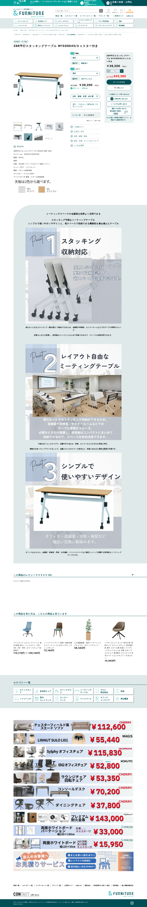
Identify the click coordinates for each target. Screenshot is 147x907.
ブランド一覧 (103, 16)
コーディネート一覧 (88, 16)
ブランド (18, 34)
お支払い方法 (79, 131)
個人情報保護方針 (128, 885)
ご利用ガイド (118, 16)
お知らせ (130, 16)
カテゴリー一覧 (71, 16)
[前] (16, 86)
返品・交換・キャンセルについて (86, 141)
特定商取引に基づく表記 (102, 885)
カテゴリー (26, 34)
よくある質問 (79, 145)
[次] (62, 86)
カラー (77, 69)
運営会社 (88, 885)
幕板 (77, 53)
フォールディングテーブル (112, 34)
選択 (74, 58)
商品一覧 (59, 16)
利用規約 (116, 885)
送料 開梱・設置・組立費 (83, 96)
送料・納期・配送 (80, 136)
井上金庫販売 (71, 34)
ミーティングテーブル (49, 34)
